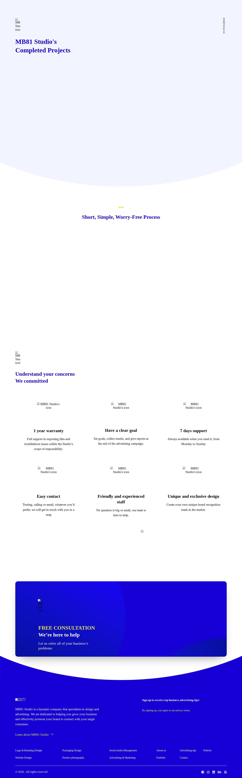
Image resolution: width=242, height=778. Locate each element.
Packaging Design (71, 750)
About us (111, 9)
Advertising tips (146, 9)
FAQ (164, 9)
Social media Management (123, 750)
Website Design (23, 757)
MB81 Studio (24, 709)
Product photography (73, 757)
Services (92, 9)
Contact (184, 757)
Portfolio (160, 757)
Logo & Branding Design (28, 750)
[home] (21, 699)
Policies (207, 750)
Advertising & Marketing (122, 757)
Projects (126, 9)
